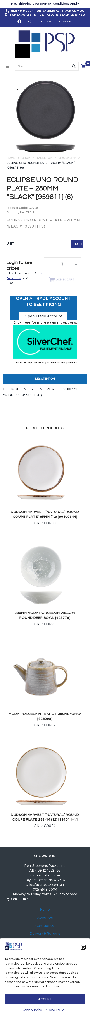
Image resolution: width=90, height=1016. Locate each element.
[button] (83, 947)
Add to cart (65, 279)
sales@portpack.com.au (45, 885)
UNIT (10, 243)
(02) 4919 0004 (45, 889)
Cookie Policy (33, 1009)
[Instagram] (29, 21)
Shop (26, 157)
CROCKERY (67, 157)
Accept (45, 999)
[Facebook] (19, 21)
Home (11, 157)
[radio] (77, 244)
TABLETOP (44, 157)
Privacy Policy (55, 1009)
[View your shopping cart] (84, 66)
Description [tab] (45, 378)
